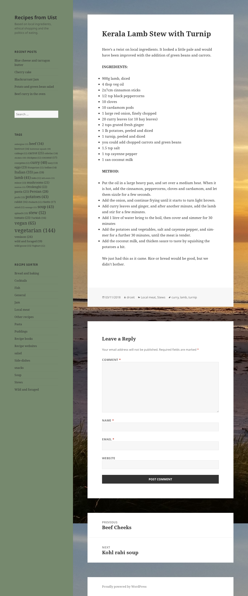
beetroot (22, 148)
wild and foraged (28, 241)
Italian (24, 172)
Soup (18, 375)
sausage (31, 207)
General (20, 295)
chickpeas (34, 157)
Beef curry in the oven (30, 94)
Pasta (18, 324)
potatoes (37, 196)
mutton (20, 187)
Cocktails (21, 281)
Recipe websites (26, 346)
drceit (131, 297)
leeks (36, 178)
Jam (17, 302)
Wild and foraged (27, 390)
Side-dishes (22, 360)
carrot (36, 153)
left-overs (48, 178)
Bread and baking (27, 273)
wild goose (23, 245)
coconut (49, 157)
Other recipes (24, 317)
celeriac (51, 153)
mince (20, 182)
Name (108, 420)
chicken (20, 158)
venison (24, 237)
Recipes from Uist (36, 17)
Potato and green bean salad (34, 87)
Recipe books (24, 339)
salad (20, 207)
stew (37, 212)
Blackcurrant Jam (27, 79)
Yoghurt (38, 245)
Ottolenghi (36, 187)
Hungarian (36, 167)
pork (20, 197)
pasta (22, 191)
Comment (111, 360)
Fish (17, 288)
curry (38, 162)
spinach (21, 213)
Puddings (21, 331)
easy (53, 163)
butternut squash (40, 149)
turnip (192, 297)
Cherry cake (23, 72)
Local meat (22, 310)
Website (108, 458)
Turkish (38, 218)
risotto (49, 202)
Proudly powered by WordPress (124, 587)
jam (39, 172)
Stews (19, 382)
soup (46, 206)
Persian (39, 191)
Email (108, 439)
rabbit (21, 202)
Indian (50, 167)
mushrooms (38, 183)
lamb (23, 177)
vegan (25, 223)
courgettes (22, 162)
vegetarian (35, 230)
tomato (23, 218)
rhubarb (35, 201)
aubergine (22, 144)
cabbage (21, 153)
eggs (21, 167)
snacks (19, 368)
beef (36, 143)
